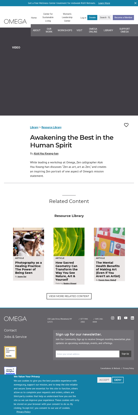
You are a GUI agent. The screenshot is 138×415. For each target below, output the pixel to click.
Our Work (49, 30)
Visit (79, 30)
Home (34, 17)
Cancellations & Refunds (110, 368)
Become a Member (123, 17)
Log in (83, 17)
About (36, 30)
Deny (117, 379)
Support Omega (124, 30)
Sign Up (125, 353)
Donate (92, 17)
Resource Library (51, 127)
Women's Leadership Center (67, 17)
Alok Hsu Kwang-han (46, 153)
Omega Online (93, 30)
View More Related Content (69, 296)
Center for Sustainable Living (48, 17)
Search (103, 17)
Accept (104, 379)
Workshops (65, 30)
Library (108, 30)
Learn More (104, 3)
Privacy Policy (128, 368)
